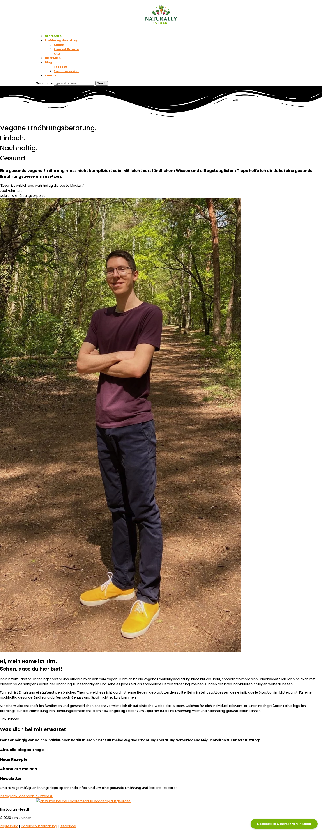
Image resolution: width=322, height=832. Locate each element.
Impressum (9, 826)
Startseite (53, 36)
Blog (48, 62)
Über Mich (53, 58)
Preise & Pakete (66, 49)
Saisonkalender (66, 71)
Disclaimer (68, 826)
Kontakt (51, 75)
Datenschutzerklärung (39, 826)
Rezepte (60, 67)
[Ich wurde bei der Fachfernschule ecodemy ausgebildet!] (83, 801)
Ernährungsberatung (61, 40)
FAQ (57, 53)
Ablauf (59, 45)
